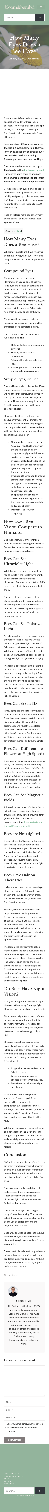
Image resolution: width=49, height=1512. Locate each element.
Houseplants (11, 1474)
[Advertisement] (24, 100)
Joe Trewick (34, 58)
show (18, 231)
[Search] (39, 17)
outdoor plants (13, 1476)
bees (6, 1479)
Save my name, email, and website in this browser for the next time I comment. (25, 1427)
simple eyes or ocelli (33, 170)
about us (9, 1481)
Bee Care (12, 1275)
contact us (11, 1484)
